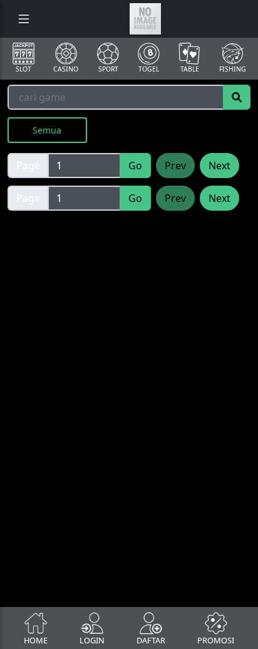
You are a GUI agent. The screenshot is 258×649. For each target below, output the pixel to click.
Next (219, 165)
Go (135, 165)
